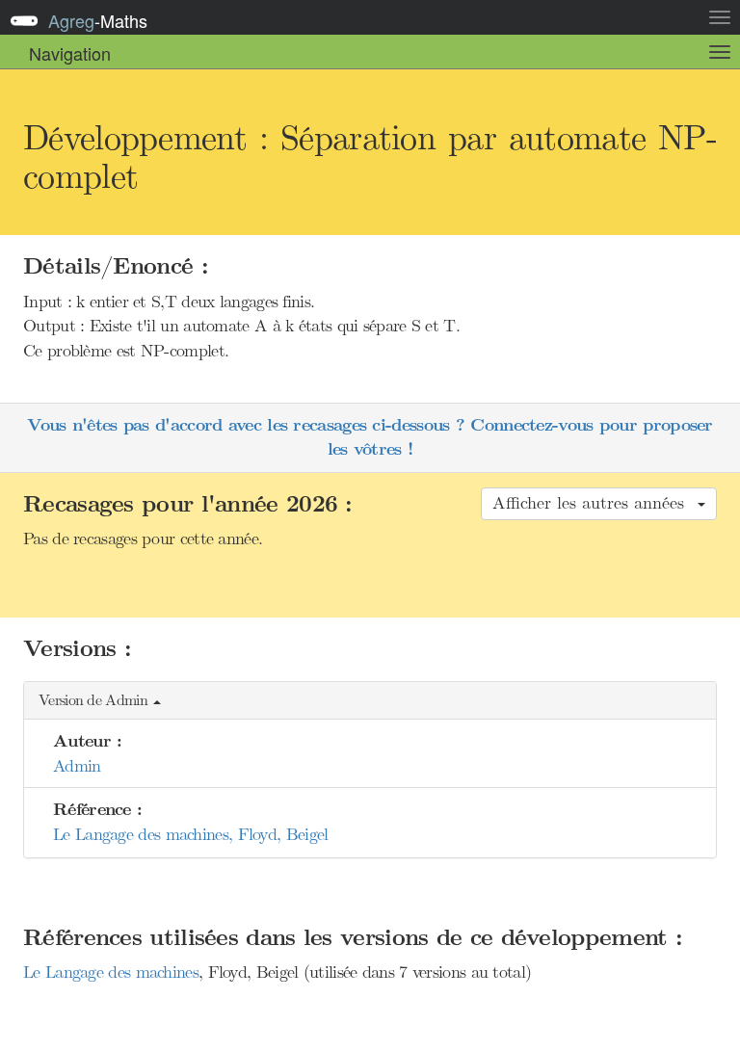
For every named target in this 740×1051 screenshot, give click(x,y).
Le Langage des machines (110, 972)
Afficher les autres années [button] (594, 502)
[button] (370, 701)
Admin (77, 765)
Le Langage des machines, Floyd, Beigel (190, 834)
